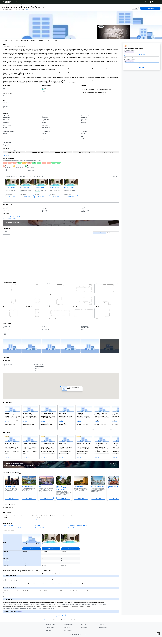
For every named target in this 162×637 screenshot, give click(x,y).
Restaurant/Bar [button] (66, 453)
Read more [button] (7, 421)
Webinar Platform (67, 631)
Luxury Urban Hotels (10, 486)
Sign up (155, 1)
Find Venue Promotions (50, 627)
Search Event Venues (50, 625)
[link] (12, 439)
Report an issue (48, 619)
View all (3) (141, 67)
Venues (17, 1)
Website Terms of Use (103, 627)
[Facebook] (36, 520)
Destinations (29, 1)
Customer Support (84, 627)
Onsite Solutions (49, 630)
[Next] (117, 417)
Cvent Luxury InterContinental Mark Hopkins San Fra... (61, 488)
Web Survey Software (68, 630)
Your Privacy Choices (85, 628)
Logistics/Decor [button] (51, 453)
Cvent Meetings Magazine (97, 486)
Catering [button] (60, 453)
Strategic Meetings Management (69, 628)
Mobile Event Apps (67, 627)
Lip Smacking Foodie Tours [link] (30, 443)
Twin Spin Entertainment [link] (47, 443)
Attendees (5, 231)
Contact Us (83, 625)
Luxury (40, 1)
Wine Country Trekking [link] (11, 443)
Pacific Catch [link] (62, 443)
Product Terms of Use (103, 625)
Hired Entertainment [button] (44, 453)
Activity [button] (6, 453)
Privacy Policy (101, 624)
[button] (48, 25)
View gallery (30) (157, 36)
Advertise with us (102, 628)
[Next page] (117, 488)
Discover (36, 1)
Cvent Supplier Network (50, 624)
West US (41, 486)
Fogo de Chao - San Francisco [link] (84, 443)
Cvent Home (83, 624)
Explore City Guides (49, 628)
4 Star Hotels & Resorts (79, 486)
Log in (159, 1)
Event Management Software (69, 624)
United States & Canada (27, 486)
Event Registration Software (69, 625)
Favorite (136, 8)
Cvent (2, 4)
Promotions (23, 1)
